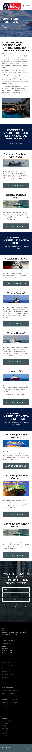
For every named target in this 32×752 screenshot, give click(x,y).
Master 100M (5, 677)
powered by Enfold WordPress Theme (20, 747)
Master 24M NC (6, 668)
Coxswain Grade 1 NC (8, 666)
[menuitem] (16, 1)
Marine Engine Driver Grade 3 (10, 702)
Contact (16, 1)
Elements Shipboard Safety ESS (10, 690)
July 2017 (5, 730)
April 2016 (5, 733)
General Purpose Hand (8, 693)
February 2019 (6, 721)
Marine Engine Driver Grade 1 (10, 708)
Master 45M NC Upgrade (8, 674)
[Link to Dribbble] (28, 749)
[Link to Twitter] (25, 749)
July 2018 (5, 723)
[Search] (23, 6)
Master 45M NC (6, 671)
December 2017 (7, 728)
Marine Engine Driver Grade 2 (10, 705)
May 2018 (5, 726)
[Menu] (27, 6)
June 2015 (5, 735)
